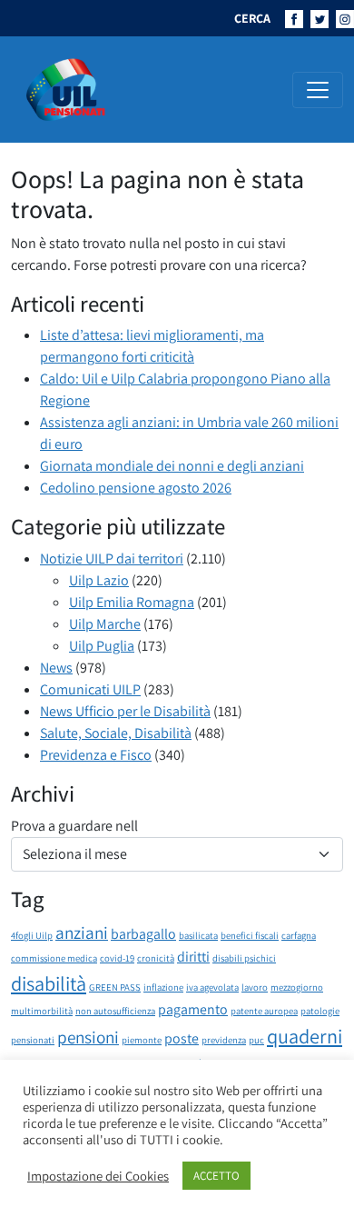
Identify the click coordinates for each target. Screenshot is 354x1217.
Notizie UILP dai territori (111, 558)
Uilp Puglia (101, 645)
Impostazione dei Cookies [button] (98, 1176)
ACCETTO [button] (216, 1175)
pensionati (32, 1039)
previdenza (224, 1039)
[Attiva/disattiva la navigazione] (317, 90)
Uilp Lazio (99, 580)
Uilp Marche (105, 623)
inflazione (163, 987)
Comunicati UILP (90, 689)
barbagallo (143, 933)
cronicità (155, 958)
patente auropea (264, 1010)
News (56, 667)
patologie (319, 1010)
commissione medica (54, 958)
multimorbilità (42, 1010)
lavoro (254, 987)
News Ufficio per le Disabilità (125, 711)
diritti (193, 956)
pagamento (193, 1009)
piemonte (142, 1039)
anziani (81, 932)
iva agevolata (212, 987)
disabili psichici (244, 958)
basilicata (198, 935)
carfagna (298, 935)
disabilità (48, 983)
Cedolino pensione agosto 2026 (135, 487)
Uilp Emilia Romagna (131, 602)
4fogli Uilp (32, 935)
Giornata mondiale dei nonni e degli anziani (172, 465)
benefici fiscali (250, 935)
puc (256, 1039)
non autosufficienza (115, 1010)
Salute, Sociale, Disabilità (116, 733)
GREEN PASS (115, 987)
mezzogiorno (296, 987)
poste (181, 1038)
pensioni (88, 1037)
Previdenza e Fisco (96, 754)
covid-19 (117, 958)
